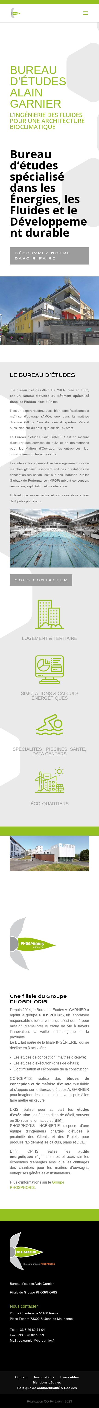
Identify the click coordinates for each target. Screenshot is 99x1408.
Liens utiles (69, 1377)
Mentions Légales (47, 1382)
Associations (44, 1377)
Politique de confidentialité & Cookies (47, 1388)
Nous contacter (41, 580)
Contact (21, 1377)
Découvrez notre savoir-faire (43, 256)
